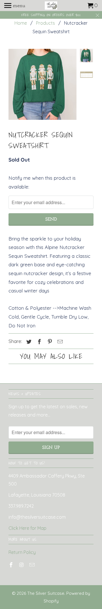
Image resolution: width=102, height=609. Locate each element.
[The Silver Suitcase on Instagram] (22, 565)
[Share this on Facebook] (38, 341)
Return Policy (22, 552)
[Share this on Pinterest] (49, 341)
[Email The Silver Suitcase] (32, 565)
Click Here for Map (27, 528)
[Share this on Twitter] (28, 341)
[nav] (14, 5)
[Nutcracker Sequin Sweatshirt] (42, 84)
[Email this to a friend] (59, 341)
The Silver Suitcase (45, 593)
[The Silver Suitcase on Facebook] (11, 565)
